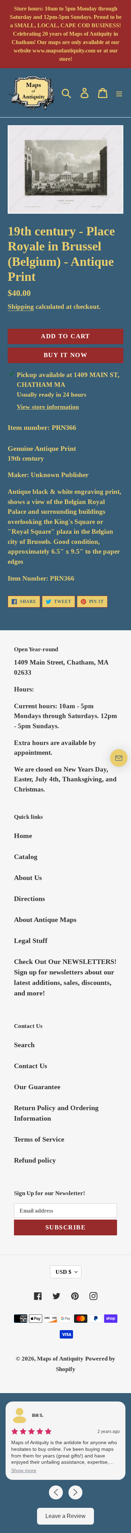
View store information (48, 406)
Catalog (25, 856)
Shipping (21, 306)
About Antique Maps (45, 919)
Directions (29, 898)
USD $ (63, 1272)
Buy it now (65, 355)
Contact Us (30, 1066)
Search (24, 1045)
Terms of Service (39, 1139)
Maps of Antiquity (60, 1358)
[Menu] (119, 92)
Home (23, 835)
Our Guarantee (37, 1087)
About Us (28, 877)
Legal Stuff (31, 940)
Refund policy (35, 1160)
